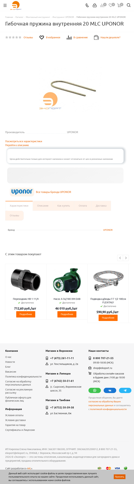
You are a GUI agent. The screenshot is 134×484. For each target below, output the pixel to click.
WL (29, 468)
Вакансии (10, 371)
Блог (8, 366)
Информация (13, 409)
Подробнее (26, 314)
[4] (16, 37)
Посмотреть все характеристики (23, 141)
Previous (120, 258)
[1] (7, 37)
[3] (13, 37)
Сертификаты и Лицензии (20, 430)
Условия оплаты (14, 415)
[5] (20, 37)
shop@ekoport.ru (102, 368)
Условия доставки (15, 420)
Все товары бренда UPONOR (53, 191)
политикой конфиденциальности (108, 409)
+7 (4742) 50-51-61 (62, 381)
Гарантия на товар (15, 425)
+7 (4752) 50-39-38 (62, 407)
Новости (10, 362)
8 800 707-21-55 (103, 358)
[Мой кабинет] (94, 5)
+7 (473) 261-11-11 (62, 358)
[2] (10, 37)
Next (126, 258)
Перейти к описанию (17, 145)
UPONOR (108, 229)
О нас (8, 357)
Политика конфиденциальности (23, 376)
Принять (119, 476)
